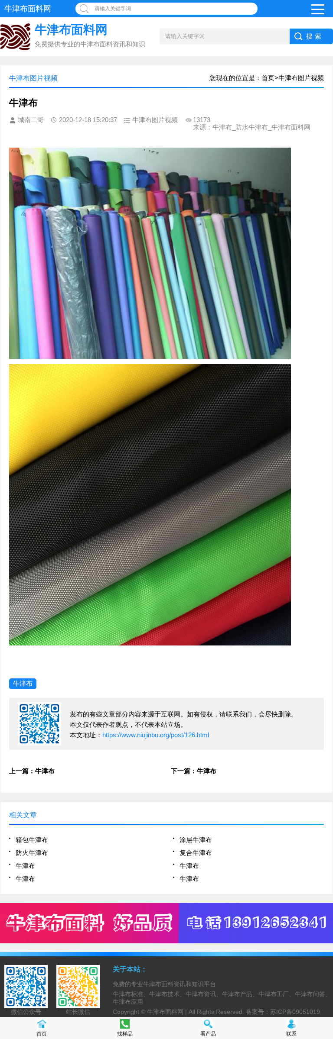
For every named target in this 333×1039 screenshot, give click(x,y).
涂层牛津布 (196, 839)
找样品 (125, 1034)
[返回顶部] (324, 926)
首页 (41, 1034)
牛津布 (23, 683)
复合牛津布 (196, 852)
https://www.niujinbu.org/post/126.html (155, 735)
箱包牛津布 (32, 839)
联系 (291, 1034)
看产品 (208, 1034)
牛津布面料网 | (168, 1011)
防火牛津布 (32, 852)
